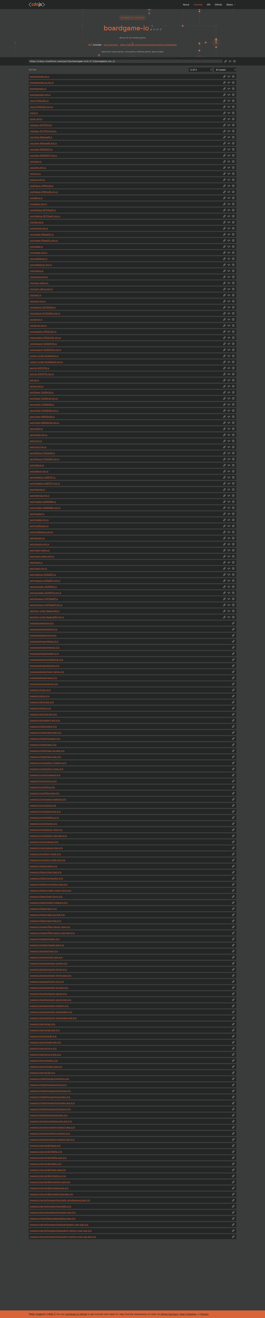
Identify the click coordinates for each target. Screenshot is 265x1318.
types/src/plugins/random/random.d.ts (50, 1133)
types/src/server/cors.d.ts (43, 1048)
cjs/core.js (35, 173)
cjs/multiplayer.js (38, 258)
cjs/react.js (35, 295)
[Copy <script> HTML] (230, 61)
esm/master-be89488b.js (43, 501)
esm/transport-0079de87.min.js (46, 605)
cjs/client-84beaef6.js (41, 137)
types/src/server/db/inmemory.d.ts (48, 1176)
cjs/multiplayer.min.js (41, 265)
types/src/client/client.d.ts (43, 726)
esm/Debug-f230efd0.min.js (44, 459)
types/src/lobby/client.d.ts (43, 866)
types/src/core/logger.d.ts (43, 823)
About (186, 4)
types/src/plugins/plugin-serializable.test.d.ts (53, 1018)
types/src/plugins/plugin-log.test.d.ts (49, 987)
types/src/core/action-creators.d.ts (48, 763)
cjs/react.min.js (38, 301)
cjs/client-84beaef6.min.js (43, 143)
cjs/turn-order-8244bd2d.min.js (46, 362)
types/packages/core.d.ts (43, 635)
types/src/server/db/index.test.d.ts (48, 1170)
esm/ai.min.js (36, 386)
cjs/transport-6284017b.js (43, 344)
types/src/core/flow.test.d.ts (44, 793)
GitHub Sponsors (169, 1314)
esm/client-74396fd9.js (42, 404)
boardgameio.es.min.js (42, 82)
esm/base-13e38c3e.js (41, 392)
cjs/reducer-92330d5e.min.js (45, 313)
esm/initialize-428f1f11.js (42, 477)
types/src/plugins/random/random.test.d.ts (52, 1139)
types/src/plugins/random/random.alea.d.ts (52, 1127)
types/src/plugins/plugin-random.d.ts (49, 1006)
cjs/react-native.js (39, 283)
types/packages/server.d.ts (44, 684)
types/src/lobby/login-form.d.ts (46, 896)
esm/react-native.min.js (42, 556)
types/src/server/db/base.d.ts (45, 1145)
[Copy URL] (225, 61)
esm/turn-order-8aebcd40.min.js (47, 617)
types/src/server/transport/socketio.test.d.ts (52, 1212)
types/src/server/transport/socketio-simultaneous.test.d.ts (60, 1200)
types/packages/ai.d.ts (42, 623)
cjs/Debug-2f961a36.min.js (44, 192)
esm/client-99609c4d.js (42, 416)
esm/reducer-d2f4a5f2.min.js (45, 580)
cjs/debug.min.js (38, 204)
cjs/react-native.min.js (41, 289)
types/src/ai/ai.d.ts (39, 696)
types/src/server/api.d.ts (42, 1024)
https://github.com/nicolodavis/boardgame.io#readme (148, 44)
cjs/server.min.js (38, 325)
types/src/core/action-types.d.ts (46, 769)
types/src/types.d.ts (40, 690)
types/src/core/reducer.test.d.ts (46, 848)
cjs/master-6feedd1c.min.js (44, 240)
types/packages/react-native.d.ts (47, 672)
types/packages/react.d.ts (43, 678)
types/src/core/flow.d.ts (42, 787)
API (208, 4)
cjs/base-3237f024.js (41, 125)
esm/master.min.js (39, 520)
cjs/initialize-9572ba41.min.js (45, 216)
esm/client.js (36, 429)
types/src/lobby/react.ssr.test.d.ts (47, 915)
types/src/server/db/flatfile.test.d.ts (48, 1157)
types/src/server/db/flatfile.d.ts (46, 1151)
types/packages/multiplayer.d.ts (46, 659)
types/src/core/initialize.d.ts (44, 817)
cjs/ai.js (34, 113)
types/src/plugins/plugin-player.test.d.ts (50, 1000)
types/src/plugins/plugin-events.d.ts (48, 963)
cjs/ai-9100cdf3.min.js (41, 107)
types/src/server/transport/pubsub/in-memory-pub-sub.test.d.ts (63, 1236)
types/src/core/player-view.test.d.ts (48, 836)
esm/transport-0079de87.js (44, 599)
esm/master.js (37, 514)
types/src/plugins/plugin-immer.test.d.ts (50, 975)
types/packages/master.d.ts (44, 653)
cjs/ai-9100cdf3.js (39, 101)
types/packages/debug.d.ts (44, 641)
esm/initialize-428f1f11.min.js (45, 483)
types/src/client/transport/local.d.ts (48, 1085)
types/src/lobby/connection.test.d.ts (48, 884)
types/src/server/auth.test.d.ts (45, 1042)
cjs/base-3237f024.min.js (43, 131)
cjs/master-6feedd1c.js (41, 234)
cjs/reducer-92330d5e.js (43, 307)
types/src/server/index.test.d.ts (46, 1066)
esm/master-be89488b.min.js (45, 508)
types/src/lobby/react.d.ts (43, 908)
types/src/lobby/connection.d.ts (46, 878)
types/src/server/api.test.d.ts (45, 1030)
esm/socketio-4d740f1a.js (43, 586)
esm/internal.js (37, 489)
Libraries (198, 4)
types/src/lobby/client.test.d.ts (45, 872)
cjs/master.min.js (38, 252)
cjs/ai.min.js (36, 119)
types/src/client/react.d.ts (43, 744)
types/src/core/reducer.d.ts (44, 842)
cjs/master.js (36, 246)
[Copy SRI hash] (234, 61)
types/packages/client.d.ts (43, 629)
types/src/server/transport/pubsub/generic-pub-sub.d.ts (59, 1224)
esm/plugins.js (37, 538)
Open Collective (188, 1314)
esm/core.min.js (38, 447)
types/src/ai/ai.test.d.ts (42, 702)
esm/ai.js (34, 380)
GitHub (218, 4)
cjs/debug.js (36, 198)
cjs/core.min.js (37, 180)
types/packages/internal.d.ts (44, 647)
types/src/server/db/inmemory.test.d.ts (50, 1182)
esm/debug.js (37, 465)
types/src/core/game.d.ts (43, 805)
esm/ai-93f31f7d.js (39, 368)
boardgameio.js (38, 88)
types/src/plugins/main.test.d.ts (46, 957)
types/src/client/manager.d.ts (45, 738)
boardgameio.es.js (39, 76)
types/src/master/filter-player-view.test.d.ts (52, 933)
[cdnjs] (37, 4)
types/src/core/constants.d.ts (45, 775)
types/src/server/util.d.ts (42, 1072)
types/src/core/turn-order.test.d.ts (47, 860)
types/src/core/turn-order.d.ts (45, 854)
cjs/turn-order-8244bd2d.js (44, 356)
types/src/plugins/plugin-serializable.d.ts (51, 1012)
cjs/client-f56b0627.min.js (43, 155)
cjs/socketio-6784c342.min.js (45, 337)
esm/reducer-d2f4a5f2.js (43, 574)
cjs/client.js (35, 161)
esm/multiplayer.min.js (41, 532)
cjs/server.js (36, 319)
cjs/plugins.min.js (39, 277)
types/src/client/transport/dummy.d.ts (49, 1079)
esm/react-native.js (40, 550)
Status (229, 4)
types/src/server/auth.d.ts (43, 1036)
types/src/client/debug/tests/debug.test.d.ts (52, 1218)
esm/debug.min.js (39, 471)
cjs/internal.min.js (39, 228)
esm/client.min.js (38, 435)
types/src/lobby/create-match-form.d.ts (50, 890)
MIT (90, 44)
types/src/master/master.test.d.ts (47, 945)
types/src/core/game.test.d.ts (45, 811)
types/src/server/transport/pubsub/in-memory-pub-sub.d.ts (61, 1230)
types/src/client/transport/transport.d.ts (50, 1109)
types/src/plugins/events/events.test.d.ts (51, 1121)
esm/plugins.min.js (39, 544)
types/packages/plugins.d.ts (44, 665)
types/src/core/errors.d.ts (43, 781)
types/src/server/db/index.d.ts (45, 1164)
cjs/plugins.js (36, 271)
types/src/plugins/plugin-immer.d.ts (48, 969)
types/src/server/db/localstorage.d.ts (49, 1188)
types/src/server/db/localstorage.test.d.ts (51, 1194)
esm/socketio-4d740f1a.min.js (45, 593)
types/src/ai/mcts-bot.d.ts (43, 714)
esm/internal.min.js (39, 495)
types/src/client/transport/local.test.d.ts (50, 1091)
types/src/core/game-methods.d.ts (48, 799)
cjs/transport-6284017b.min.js (45, 350)
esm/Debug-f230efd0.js (42, 453)
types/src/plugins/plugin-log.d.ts (47, 981)
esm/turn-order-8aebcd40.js (44, 611)
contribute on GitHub (76, 1314)
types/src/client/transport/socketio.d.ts (50, 1097)
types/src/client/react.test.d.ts (45, 757)
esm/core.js (36, 441)
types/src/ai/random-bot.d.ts (45, 720)
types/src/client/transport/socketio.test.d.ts (52, 1103)
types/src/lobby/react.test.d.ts (45, 921)
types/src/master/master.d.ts (44, 939)
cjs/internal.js (36, 222)
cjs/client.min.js (38, 167)
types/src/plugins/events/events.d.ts (48, 1115)
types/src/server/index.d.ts (44, 1060)
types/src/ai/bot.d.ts (40, 708)
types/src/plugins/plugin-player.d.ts (48, 993)
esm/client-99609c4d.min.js (44, 422)
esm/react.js (36, 562)
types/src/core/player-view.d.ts (46, 829)
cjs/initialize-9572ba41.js (43, 210)
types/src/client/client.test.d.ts (45, 732)
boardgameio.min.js (40, 94)
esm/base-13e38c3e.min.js (44, 398)
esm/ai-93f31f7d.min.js (42, 374)
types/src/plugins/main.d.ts (44, 951)
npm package (111, 44)
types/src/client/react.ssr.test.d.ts (47, 750)
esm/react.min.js (38, 568)
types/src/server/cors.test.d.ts (45, 1054)
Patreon (204, 1314)
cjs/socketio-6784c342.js (43, 331)
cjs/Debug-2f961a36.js (41, 186)
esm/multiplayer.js (39, 526)
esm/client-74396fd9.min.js (44, 410)
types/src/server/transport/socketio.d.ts (50, 1206)
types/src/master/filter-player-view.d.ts (50, 927)
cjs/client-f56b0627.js (41, 149)
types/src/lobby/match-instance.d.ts (48, 902)
